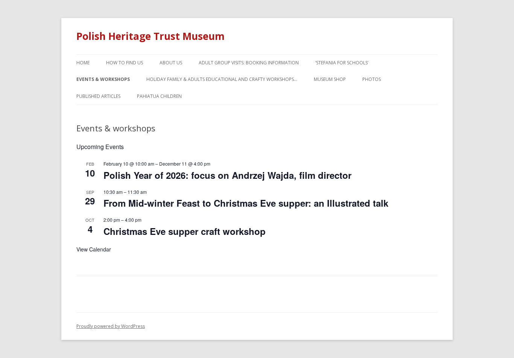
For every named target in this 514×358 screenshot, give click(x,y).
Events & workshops (103, 79)
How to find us (124, 62)
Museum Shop (330, 79)
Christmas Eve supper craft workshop (184, 231)
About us (171, 62)
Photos (371, 79)
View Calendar (93, 249)
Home (83, 62)
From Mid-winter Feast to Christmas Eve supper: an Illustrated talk (245, 203)
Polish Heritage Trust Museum (150, 36)
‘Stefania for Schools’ (341, 62)
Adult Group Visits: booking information (249, 62)
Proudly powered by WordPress (110, 326)
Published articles (98, 96)
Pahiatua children (159, 96)
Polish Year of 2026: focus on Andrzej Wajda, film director (227, 175)
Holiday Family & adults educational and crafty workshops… (221, 79)
